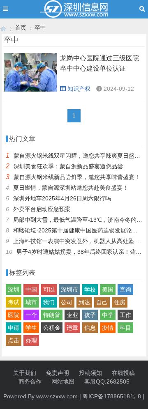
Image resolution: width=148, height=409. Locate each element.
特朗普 (51, 315)
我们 (49, 302)
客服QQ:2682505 (107, 381)
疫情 (107, 327)
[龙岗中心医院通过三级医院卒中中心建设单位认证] (30, 72)
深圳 (13, 289)
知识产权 (78, 88)
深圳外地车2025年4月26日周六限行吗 (62, 198)
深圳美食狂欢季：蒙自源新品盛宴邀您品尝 (68, 166)
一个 (31, 315)
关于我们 (24, 373)
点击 (13, 340)
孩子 (90, 315)
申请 (13, 327)
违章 (72, 327)
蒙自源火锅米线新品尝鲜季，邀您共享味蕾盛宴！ (77, 177)
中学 (107, 315)
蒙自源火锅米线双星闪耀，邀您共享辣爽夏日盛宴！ (80, 155)
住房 (119, 302)
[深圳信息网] (3, 28)
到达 (84, 302)
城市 (31, 302)
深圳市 (69, 289)
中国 (31, 289)
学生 (31, 327)
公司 (66, 302)
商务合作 (30, 381)
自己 (102, 302)
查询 (125, 289)
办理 (31, 340)
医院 (13, 315)
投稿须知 (90, 373)
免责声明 (57, 373)
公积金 (51, 327)
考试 (13, 302)
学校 (90, 289)
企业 (72, 315)
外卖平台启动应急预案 (42, 209)
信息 (90, 327)
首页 (20, 27)
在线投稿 (123, 373)
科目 (125, 327)
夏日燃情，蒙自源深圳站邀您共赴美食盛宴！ (70, 187)
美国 (107, 289)
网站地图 (62, 381)
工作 (125, 315)
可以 (49, 289)
